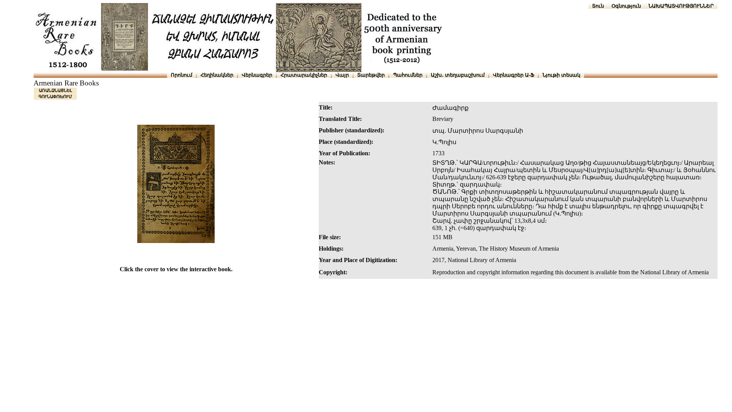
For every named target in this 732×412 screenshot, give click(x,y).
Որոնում (181, 75)
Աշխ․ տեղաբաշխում (458, 75)
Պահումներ (407, 75)
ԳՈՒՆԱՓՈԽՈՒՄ (55, 96)
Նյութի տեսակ (561, 75)
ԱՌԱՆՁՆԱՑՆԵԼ (55, 90)
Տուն (598, 6)
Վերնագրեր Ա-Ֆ (513, 75)
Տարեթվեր (371, 75)
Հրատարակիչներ (304, 75)
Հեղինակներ (217, 75)
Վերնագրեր (257, 75)
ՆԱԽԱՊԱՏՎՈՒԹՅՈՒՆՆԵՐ (681, 6)
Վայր (342, 75)
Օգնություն (626, 6)
